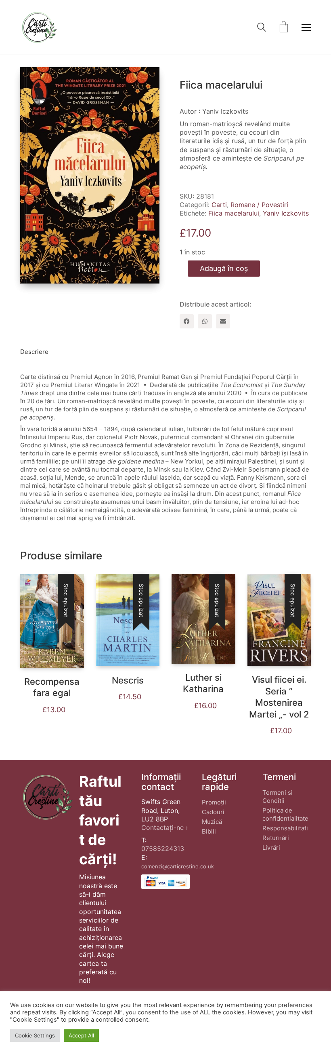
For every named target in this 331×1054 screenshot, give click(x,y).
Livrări (271, 847)
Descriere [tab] (34, 352)
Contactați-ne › (164, 827)
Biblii (209, 831)
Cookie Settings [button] (35, 1035)
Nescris (128, 680)
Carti (219, 205)
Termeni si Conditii (277, 796)
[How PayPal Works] (165, 881)
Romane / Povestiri (259, 205)
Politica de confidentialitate (285, 814)
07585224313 (162, 848)
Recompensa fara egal (52, 687)
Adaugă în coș (224, 268)
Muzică (212, 821)
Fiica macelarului (233, 213)
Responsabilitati (285, 828)
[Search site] (261, 28)
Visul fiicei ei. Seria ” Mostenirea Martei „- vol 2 (279, 697)
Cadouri (213, 812)
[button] (306, 27)
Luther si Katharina (203, 683)
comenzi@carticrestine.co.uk (177, 866)
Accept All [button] (81, 1035)
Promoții (214, 802)
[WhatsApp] (205, 321)
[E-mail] (223, 321)
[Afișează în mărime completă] (32, 79)
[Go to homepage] (39, 27)
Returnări (275, 838)
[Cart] (283, 27)
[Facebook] (187, 321)
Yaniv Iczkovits (286, 213)
